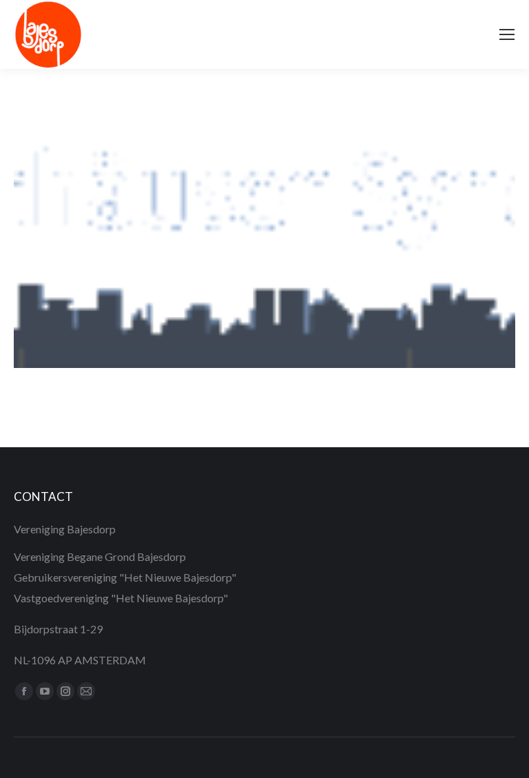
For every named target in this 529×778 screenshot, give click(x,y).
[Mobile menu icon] (507, 34)
